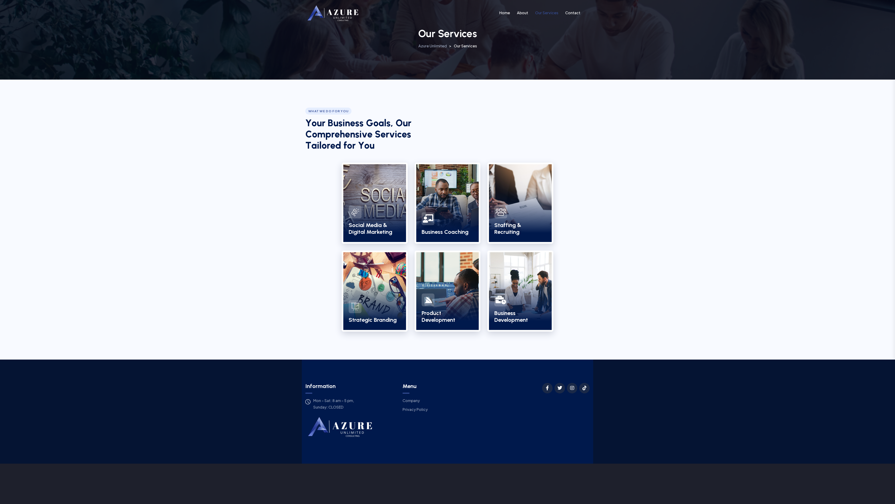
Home (504, 12)
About (522, 12)
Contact (572, 12)
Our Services (546, 12)
